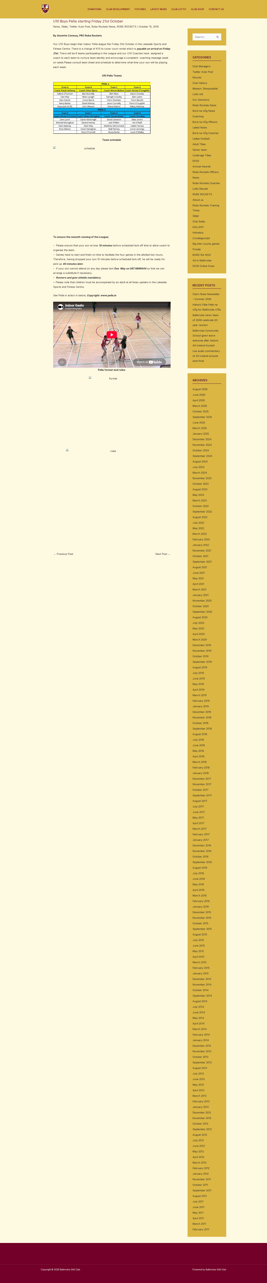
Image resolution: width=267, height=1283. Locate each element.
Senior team (200, 149)
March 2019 (200, 695)
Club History (200, 83)
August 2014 (200, 1001)
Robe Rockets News (103, 26)
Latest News (200, 127)
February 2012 (201, 1168)
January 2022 (201, 545)
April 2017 (198, 823)
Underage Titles (202, 155)
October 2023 (201, 483)
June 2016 (199, 878)
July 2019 (198, 672)
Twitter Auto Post (79, 26)
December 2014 (202, 979)
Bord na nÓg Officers (205, 121)
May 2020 (198, 628)
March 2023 (200, 500)
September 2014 (202, 995)
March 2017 (200, 828)
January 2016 (201, 906)
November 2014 (202, 984)
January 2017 (201, 839)
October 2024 (201, 450)
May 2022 (198, 528)
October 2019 (200, 656)
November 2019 (202, 650)
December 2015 (202, 912)
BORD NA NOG (202, 254)
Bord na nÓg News (204, 110)
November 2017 (202, 784)
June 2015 (199, 945)
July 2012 (198, 1140)
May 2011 (198, 1212)
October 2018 (200, 723)
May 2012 (198, 1151)
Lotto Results (200, 188)
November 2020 (202, 600)
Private (197, 249)
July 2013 (198, 1073)
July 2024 (198, 467)
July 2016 (198, 873)
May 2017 (198, 817)
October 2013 (200, 1056)
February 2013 (201, 1101)
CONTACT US (216, 9)
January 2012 (201, 1173)
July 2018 (198, 739)
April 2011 (198, 1218)
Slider (64, 26)
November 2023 (202, 478)
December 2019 (202, 645)
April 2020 (199, 634)
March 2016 (200, 895)
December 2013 (202, 1045)
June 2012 (199, 1145)
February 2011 (201, 1229)
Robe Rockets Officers (206, 172)
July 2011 (198, 1201)
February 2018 (201, 767)
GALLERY (198, 227)
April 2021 (198, 583)
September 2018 (202, 728)
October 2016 (200, 856)
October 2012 (200, 1123)
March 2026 (200, 405)
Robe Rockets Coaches (206, 183)
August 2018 (200, 734)
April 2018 (198, 756)
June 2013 (199, 1079)
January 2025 (201, 433)
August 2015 (200, 934)
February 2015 (201, 967)
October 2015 (200, 923)
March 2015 (199, 962)
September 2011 (202, 1190)
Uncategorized (201, 238)
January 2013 (201, 1107)
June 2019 (199, 678)
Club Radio (199, 221)
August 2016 (200, 867)
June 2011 (198, 1207)
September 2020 (202, 611)
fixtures (197, 77)
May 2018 (198, 750)
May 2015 (198, 951)
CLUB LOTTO (178, 9)
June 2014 (199, 1012)
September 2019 (202, 661)
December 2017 (202, 778)
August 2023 (200, 489)
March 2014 (200, 1029)
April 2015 (198, 956)
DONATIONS (94, 9)
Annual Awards (202, 166)
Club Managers (201, 66)
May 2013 (198, 1084)
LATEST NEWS (158, 9)
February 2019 (201, 700)
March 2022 (200, 533)
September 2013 (202, 1062)
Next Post (162, 553)
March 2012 (199, 1162)
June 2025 (199, 422)
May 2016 (198, 884)
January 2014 (201, 1040)
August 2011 (200, 1196)
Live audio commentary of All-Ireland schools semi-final (206, 355)
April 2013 (198, 1090)
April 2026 (199, 400)
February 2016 (201, 901)
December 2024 (202, 439)
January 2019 (201, 706)
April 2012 (198, 1157)
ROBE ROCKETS (126, 26)
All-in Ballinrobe (202, 260)
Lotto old (198, 94)
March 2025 (200, 428)
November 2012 (202, 1118)
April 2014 (199, 1023)
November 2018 (202, 717)
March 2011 (199, 1223)
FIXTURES (140, 9)
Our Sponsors (201, 99)
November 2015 (202, 917)
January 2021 (201, 595)
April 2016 (198, 890)
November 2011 (202, 1179)
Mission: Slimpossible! (205, 88)
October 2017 (200, 789)
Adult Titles (199, 144)
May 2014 (198, 1017)
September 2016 (202, 862)
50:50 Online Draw (203, 266)
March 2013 (199, 1095)
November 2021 (202, 550)
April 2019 (198, 689)
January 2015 (201, 973)
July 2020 (198, 622)
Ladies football (201, 138)
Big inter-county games (206, 243)
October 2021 (200, 556)
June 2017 (199, 812)
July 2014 (198, 1006)
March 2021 (199, 589)
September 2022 (202, 511)
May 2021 (198, 578)
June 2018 (199, 745)
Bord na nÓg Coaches (205, 133)
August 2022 (200, 517)
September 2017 (202, 795)
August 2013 (200, 1068)
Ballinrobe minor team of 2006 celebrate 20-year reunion (205, 320)
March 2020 (200, 639)
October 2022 (201, 506)
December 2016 (202, 845)
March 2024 (200, 472)
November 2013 (202, 1051)
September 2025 (202, 417)
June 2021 (199, 572)
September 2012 (202, 1129)
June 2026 (199, 394)
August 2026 (200, 389)
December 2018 (202, 711)
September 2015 (202, 928)
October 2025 (201, 411)
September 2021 (202, 561)
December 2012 (202, 1112)
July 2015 (198, 940)
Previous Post (63, 553)
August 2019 (200, 667)
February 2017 (201, 834)
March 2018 (200, 762)
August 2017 (200, 800)
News (56, 26)
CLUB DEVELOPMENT (118, 9)
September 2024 (202, 455)
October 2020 (201, 606)
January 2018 (201, 773)
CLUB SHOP (197, 9)
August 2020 (200, 617)
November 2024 (202, 444)
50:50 (196, 160)
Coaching (198, 116)
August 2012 (200, 1134)
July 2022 (198, 522)
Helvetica (198, 232)
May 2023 (198, 494)
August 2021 (200, 567)
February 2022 (201, 539)
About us (198, 199)
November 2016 (202, 851)
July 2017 (198, 806)
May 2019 (198, 684)
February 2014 (201, 1034)
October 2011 (200, 1184)
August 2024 (200, 461)
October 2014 (201, 990)
